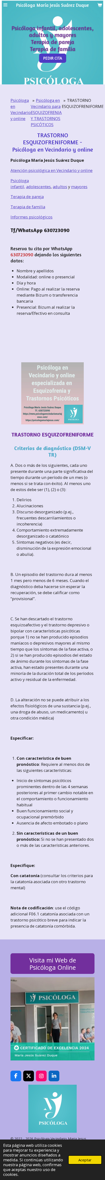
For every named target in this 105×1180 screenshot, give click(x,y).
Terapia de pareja (27, 196)
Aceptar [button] (85, 1159)
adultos (60, 186)
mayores (79, 186)
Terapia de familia (27, 207)
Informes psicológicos (31, 217)
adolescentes (38, 186)
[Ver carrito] (99, 5)
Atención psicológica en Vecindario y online (51, 170)
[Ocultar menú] (5, 5)
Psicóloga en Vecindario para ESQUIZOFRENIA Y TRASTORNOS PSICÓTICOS (46, 112)
